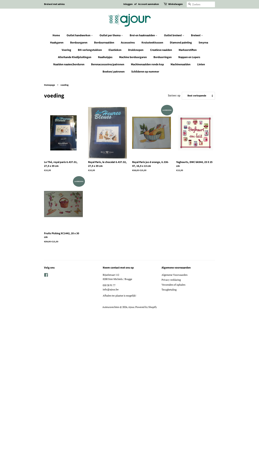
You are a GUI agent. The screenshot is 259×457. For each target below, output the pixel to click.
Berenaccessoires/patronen (107, 64)
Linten (201, 64)
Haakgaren (56, 43)
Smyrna (203, 43)
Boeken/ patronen (114, 72)
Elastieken (115, 50)
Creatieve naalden (161, 50)
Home (56, 35)
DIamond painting (181, 43)
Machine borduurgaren (133, 57)
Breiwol (196, 35)
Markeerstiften (188, 50)
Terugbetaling (169, 289)
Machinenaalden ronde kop (147, 64)
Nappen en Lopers (189, 57)
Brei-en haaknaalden (142, 35)
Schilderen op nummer (145, 72)
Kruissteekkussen (152, 43)
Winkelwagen (175, 4)
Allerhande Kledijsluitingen (74, 57)
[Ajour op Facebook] (46, 275)
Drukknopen (135, 50)
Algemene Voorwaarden (174, 274)
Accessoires (128, 43)
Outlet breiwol (173, 35)
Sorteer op (174, 95)
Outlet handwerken (79, 35)
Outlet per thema (110, 35)
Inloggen (128, 4)
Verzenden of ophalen (173, 284)
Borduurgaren (78, 43)
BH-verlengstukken (90, 50)
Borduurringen (162, 57)
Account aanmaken (148, 4)
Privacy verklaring (171, 279)
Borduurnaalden (104, 43)
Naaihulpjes (105, 57)
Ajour (131, 307)
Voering (66, 50)
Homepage (49, 85)
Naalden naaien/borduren (68, 64)
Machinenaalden (180, 64)
